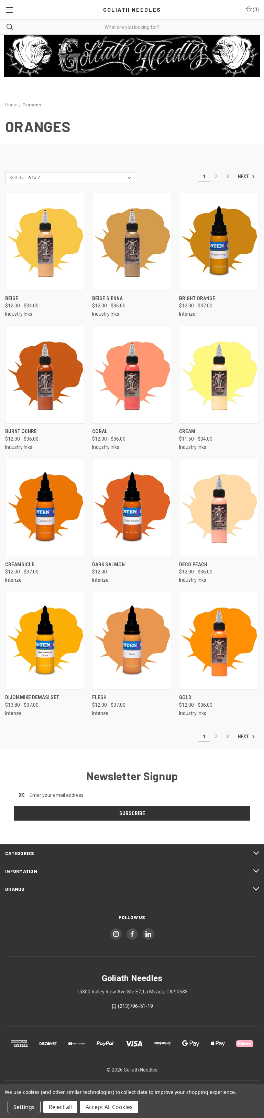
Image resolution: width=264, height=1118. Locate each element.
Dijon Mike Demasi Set (32, 697)
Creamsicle (19, 564)
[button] (132, 56)
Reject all (60, 1107)
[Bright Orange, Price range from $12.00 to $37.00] (218, 241)
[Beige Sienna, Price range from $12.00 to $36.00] (132, 241)
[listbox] (81, 177)
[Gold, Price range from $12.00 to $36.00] (218, 640)
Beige (11, 298)
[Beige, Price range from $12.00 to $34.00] (45, 241)
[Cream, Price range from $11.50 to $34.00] (218, 374)
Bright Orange (197, 298)
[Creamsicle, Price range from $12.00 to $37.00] (45, 508)
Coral (100, 431)
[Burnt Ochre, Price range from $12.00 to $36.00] (45, 374)
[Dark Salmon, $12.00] (132, 508)
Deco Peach (193, 564)
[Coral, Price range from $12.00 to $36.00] (132, 374)
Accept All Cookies (109, 1107)
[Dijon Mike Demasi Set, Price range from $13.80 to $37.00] (45, 640)
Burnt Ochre (21, 431)
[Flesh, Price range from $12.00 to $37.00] (132, 640)
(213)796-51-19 (135, 1006)
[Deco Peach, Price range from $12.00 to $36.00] (218, 508)
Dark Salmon (108, 564)
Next (244, 176)
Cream (187, 431)
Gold (185, 697)
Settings (24, 1107)
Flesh (99, 697)
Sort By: (16, 177)
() (255, 9)
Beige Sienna (107, 298)
